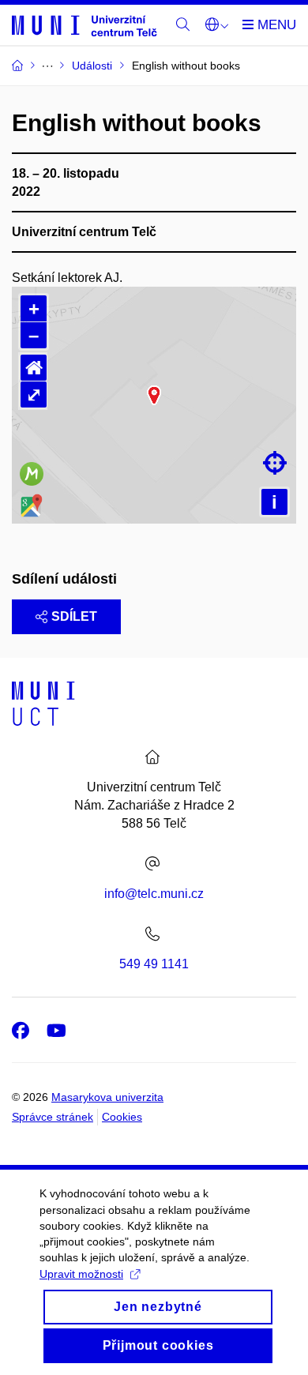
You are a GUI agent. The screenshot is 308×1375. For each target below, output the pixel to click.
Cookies (122, 1116)
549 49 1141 (154, 964)
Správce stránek (52, 1116)
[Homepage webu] (84, 24)
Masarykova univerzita (107, 1097)
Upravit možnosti (81, 1274)
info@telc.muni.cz (154, 893)
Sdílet (74, 616)
